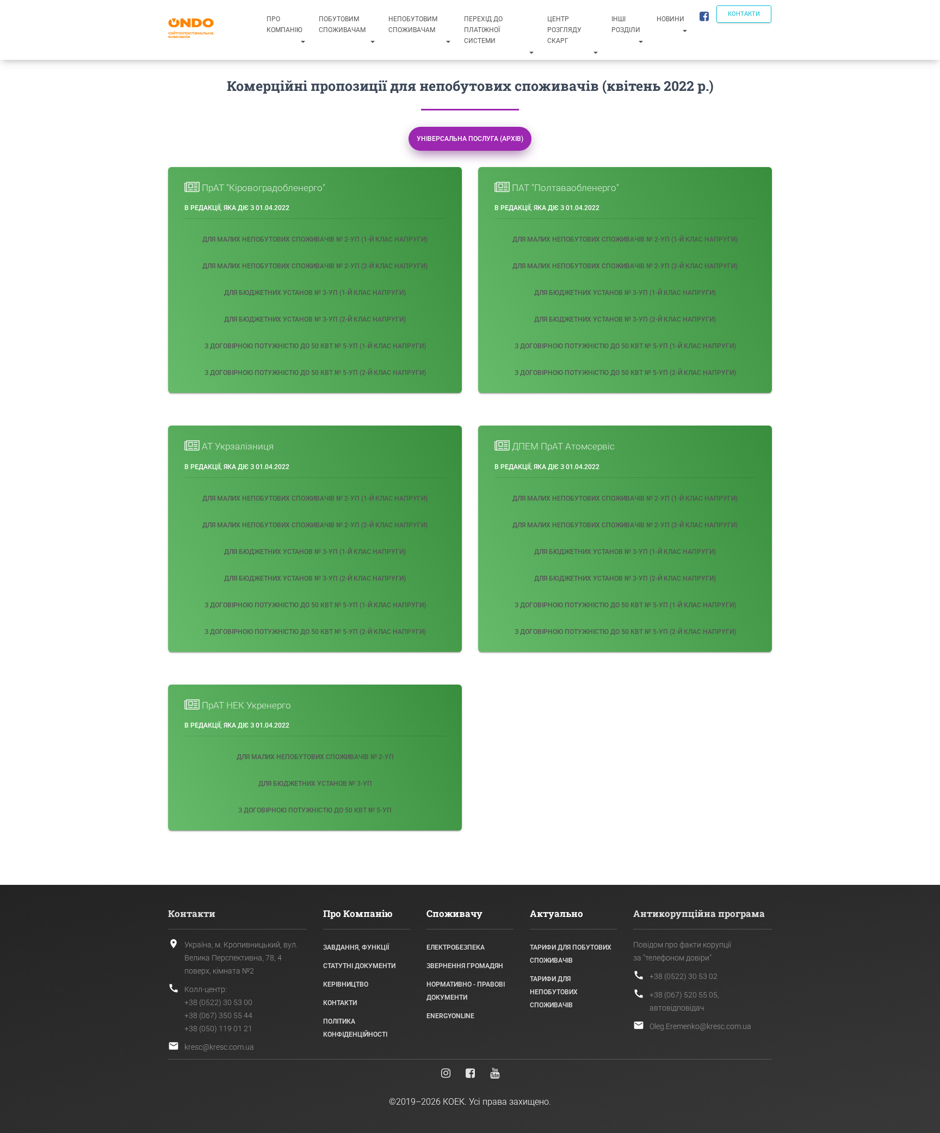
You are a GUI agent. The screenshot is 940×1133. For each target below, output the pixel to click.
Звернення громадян (464, 966)
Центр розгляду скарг (564, 30)
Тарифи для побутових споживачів (570, 954)
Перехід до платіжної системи (483, 30)
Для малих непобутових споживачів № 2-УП (315, 757)
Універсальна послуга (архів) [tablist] (470, 139)
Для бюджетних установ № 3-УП (315, 783)
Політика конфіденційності (355, 1028)
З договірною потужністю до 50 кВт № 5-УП (315, 810)
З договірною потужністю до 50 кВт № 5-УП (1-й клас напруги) (315, 346)
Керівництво (345, 984)
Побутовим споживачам (342, 24)
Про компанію (284, 24)
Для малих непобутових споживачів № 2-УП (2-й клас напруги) (315, 266)
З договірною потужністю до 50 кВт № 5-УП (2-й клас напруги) (315, 373)
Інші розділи (625, 24)
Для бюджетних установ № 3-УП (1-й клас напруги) (315, 293)
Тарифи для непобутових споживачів (554, 992)
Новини (670, 19)
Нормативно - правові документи (465, 991)
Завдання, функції (356, 947)
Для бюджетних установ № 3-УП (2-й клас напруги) (315, 319)
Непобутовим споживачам (412, 24)
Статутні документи (359, 966)
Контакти (744, 13)
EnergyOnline (450, 1016)
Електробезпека (455, 947)
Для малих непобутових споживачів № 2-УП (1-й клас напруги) (315, 239)
